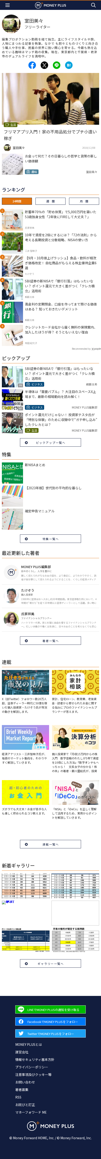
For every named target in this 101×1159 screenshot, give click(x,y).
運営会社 (21, 1052)
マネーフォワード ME (31, 1112)
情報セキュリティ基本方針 (34, 1059)
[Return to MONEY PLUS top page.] (50, 5)
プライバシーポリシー (31, 1067)
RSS (18, 1097)
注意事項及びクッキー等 (33, 1074)
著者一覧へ (51, 641)
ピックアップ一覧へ (51, 443)
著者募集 (21, 1089)
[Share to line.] (56, 65)
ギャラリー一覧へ (51, 964)
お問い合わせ (25, 1082)
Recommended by (81, 348)
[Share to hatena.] (69, 65)
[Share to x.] (44, 65)
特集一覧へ (51, 539)
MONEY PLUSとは (28, 1044)
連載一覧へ (51, 844)
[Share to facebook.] (32, 65)
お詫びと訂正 (25, 1104)
